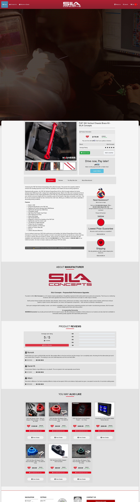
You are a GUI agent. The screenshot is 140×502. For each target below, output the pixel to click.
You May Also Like (72, 180)
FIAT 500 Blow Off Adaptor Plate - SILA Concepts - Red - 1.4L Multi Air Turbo (58, 419)
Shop (5, 4)
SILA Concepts (110, 144)
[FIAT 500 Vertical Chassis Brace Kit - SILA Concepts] (50, 141)
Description (51, 180)
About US (42, 500)
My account (28, 500)
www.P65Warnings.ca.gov (64, 248)
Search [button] (126, 4)
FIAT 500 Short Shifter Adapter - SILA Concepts (58, 460)
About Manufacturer (87, 180)
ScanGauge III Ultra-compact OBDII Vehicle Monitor (104, 419)
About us (118, 4)
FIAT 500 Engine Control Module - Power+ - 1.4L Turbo (81, 419)
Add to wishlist (109, 153)
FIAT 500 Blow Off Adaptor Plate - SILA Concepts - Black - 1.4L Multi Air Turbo (81, 461)
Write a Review (48, 345)
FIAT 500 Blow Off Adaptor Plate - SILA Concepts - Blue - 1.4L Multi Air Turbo (35, 461)
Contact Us (14, 4)
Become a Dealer (24, 4)
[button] (74, 166)
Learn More (97, 171)
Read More (100, 234)
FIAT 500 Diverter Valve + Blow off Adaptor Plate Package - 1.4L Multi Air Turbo (35, 419)
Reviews (60, 180)
